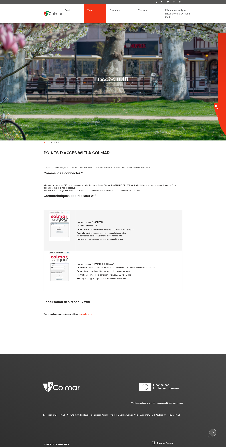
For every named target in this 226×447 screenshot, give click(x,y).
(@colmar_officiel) (103, 415)
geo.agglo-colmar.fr (87, 314)
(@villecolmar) (54, 415)
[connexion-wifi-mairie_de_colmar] (59, 266)
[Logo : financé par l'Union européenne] (161, 387)
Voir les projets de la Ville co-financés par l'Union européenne (157, 403)
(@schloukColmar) (168, 415)
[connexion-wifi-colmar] (59, 226)
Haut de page (212, 437)
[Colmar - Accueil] (53, 12)
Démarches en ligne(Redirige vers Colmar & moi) (177, 13)
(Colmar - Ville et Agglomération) (135, 415)
